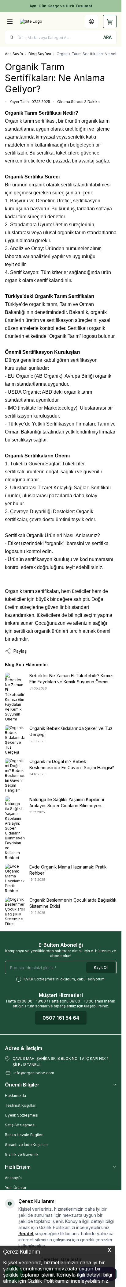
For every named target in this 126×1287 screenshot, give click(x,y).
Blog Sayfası (39, 54)
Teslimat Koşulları (20, 1105)
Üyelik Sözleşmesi (21, 1115)
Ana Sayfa (14, 54)
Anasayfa (13, 1177)
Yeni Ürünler (15, 1187)
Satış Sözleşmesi (20, 1125)
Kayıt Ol (101, 967)
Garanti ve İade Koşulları (26, 1144)
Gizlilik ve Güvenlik (22, 1154)
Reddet (26, 1233)
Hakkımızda (15, 1095)
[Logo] (31, 21)
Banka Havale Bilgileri (24, 1134)
